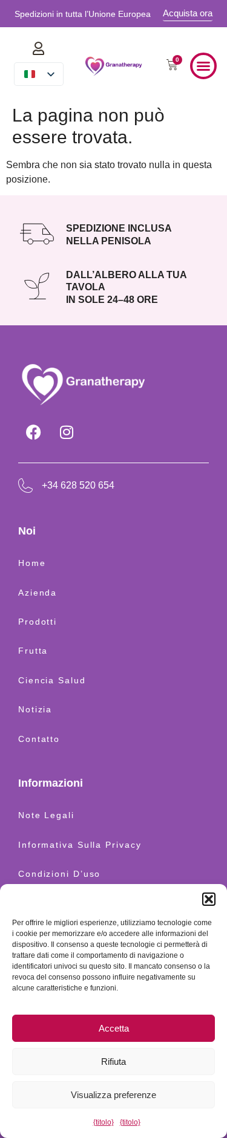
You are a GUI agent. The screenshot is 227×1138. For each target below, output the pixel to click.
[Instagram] (66, 432)
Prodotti (37, 621)
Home (32, 563)
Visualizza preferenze (113, 1095)
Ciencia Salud (52, 680)
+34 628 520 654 (78, 485)
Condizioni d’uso (59, 874)
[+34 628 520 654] (25, 485)
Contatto (39, 739)
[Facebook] (33, 432)
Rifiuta (113, 1061)
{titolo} (103, 1122)
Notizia (35, 709)
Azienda (37, 592)
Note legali (46, 815)
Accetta (114, 1028)
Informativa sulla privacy (80, 845)
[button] (209, 899)
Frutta (33, 650)
